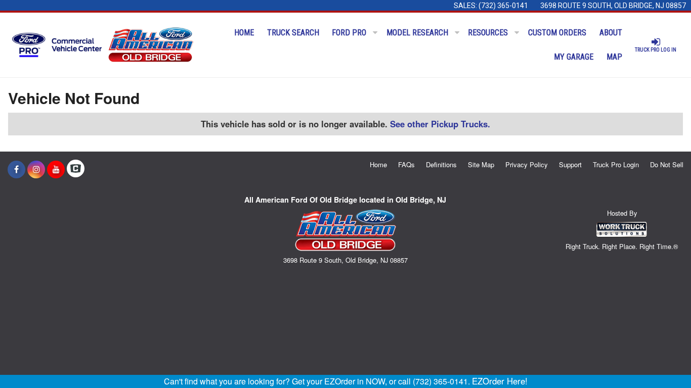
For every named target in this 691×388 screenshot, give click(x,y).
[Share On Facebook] (16, 169)
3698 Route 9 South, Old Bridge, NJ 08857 (613, 6)
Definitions (441, 164)
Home (244, 32)
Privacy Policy (526, 164)
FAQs (406, 164)
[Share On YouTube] (56, 169)
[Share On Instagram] (36, 169)
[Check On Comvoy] (75, 169)
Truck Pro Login (616, 164)
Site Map (481, 164)
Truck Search (293, 32)
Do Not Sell (666, 164)
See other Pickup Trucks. (440, 124)
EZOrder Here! (500, 381)
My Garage (573, 57)
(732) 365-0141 (503, 6)
